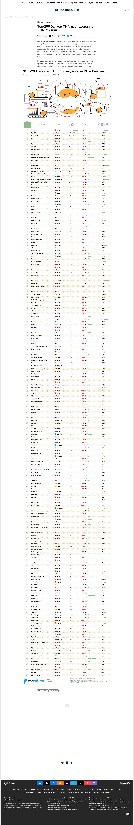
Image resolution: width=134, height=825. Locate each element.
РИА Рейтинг (54, 690)
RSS (102, 792)
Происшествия (48, 789)
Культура (68, 789)
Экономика (32, 789)
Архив (107, 792)
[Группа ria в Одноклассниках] (60, 783)
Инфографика (44, 22)
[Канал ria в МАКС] (40, 783)
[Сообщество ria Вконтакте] (53, 783)
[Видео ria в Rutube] (67, 783)
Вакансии (7, 801)
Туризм (93, 789)
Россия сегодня (43, 690)
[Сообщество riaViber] (94, 783)
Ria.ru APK (96, 792)
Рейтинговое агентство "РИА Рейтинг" (51, 41)
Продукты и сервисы (49, 792)
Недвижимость (77, 789)
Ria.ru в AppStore (73, 792)
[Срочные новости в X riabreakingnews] (87, 783)
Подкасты (106, 789)
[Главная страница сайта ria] (67, 10)
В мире (39, 789)
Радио (99, 789)
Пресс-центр (62, 792)
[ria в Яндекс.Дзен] (46, 783)
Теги (120, 789)
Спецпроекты (29, 792)
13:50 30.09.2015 (9, 17)
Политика (16, 789)
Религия (86, 789)
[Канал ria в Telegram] (73, 783)
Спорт (56, 789)
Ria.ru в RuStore (86, 792)
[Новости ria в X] (80, 783)
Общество (23, 789)
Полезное (114, 789)
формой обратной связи (96, 803)
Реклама (38, 792)
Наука (62, 789)
